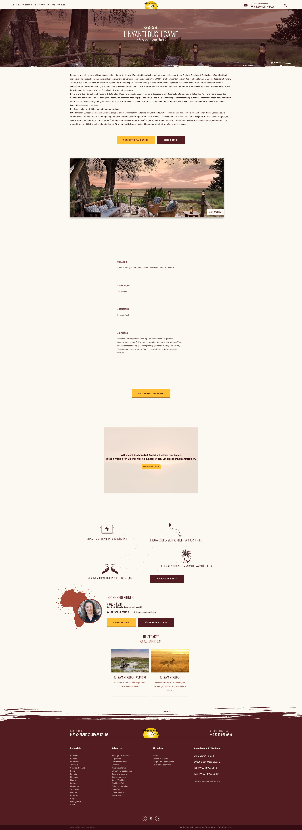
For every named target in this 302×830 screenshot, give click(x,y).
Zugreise (115, 765)
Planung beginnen (167, 579)
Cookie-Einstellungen (151, 467)
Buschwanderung (119, 774)
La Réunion (75, 795)
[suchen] (285, 5)
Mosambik (74, 786)
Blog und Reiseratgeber (163, 762)
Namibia (73, 759)
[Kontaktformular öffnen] (245, 4)
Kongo (73, 783)
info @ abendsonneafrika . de (89, 735)
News (155, 755)
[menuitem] (16, 5)
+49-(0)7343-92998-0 (119, 612)
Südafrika (74, 762)
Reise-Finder (39, 5)
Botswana (74, 755)
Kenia (72, 771)
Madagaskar (75, 801)
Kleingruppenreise (119, 786)
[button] (151, 187)
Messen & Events (160, 759)
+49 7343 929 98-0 (221, 735)
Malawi (73, 780)
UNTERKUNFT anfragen (136, 140)
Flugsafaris (116, 759)
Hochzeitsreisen (118, 777)
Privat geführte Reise (120, 755)
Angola (73, 798)
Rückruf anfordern (156, 622)
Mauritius (74, 792)
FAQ (219, 827)
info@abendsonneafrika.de (144, 612)
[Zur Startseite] (151, 5)
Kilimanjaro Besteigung (121, 771)
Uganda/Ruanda (77, 768)
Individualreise (117, 792)
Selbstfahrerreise (119, 762)
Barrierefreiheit (186, 827)
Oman (72, 804)
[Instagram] (144, 818)
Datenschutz (210, 827)
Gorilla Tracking (118, 780)
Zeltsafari (115, 789)
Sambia (73, 774)
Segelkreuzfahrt (118, 768)
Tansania (74, 765)
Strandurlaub (117, 795)
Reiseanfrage (121, 622)
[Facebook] (151, 818)
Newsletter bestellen (162, 765)
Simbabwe (75, 777)
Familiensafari (117, 783)
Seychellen (75, 789)
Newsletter (227, 827)
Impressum (199, 827)
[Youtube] (157, 818)
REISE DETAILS (171, 140)
